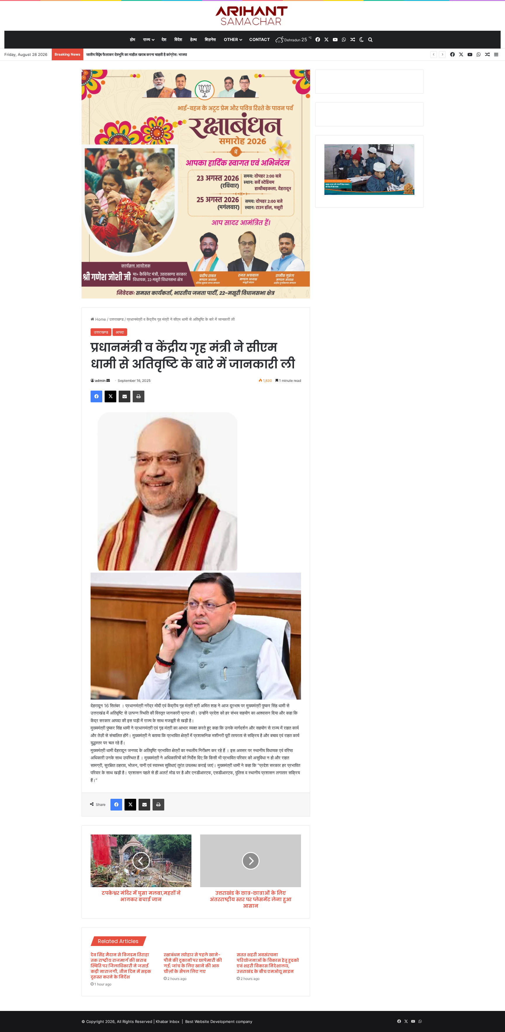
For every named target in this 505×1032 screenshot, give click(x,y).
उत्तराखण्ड (116, 319)
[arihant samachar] (252, 16)
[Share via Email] (124, 396)
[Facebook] (96, 396)
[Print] (138, 396)
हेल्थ (193, 39)
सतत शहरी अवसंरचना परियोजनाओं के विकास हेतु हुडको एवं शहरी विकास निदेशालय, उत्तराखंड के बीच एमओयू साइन (268, 963)
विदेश (178, 39)
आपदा (120, 332)
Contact (259, 39)
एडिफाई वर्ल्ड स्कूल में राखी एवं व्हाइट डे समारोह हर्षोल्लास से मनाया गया (132, 54)
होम (132, 39)
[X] (110, 396)
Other (231, 39)
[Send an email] (108, 380)
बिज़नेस (210, 39)
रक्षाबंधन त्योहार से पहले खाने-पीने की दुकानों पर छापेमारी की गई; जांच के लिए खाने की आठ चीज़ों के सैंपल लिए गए (193, 963)
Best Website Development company (218, 1021)
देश (164, 39)
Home (100, 319)
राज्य (146, 39)
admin (100, 380)
